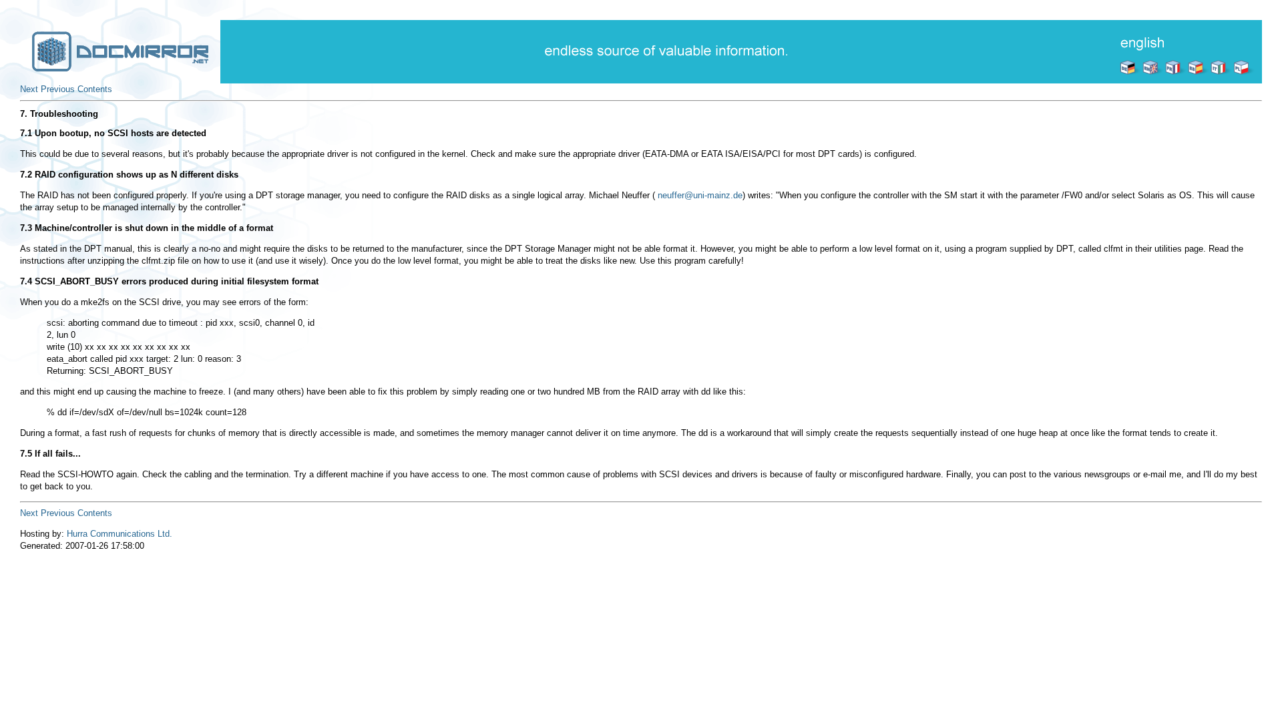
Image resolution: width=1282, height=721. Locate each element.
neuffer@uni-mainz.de (700, 195)
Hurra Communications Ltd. (119, 534)
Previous (58, 89)
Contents (94, 89)
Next (29, 89)
